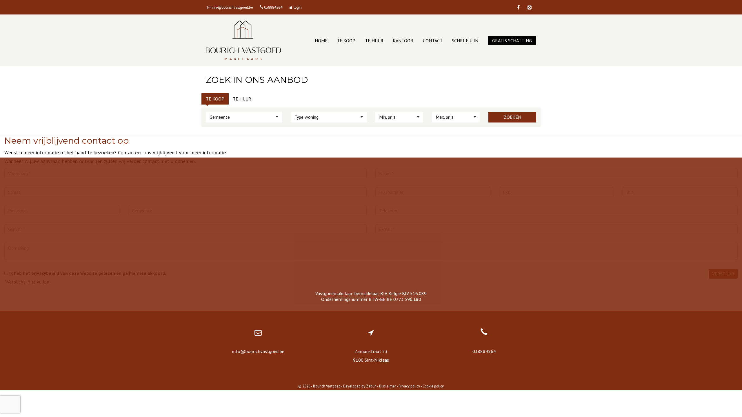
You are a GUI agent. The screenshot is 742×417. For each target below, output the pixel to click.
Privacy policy (409, 386)
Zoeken (512, 117)
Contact (433, 40)
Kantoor (403, 40)
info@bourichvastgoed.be (258, 351)
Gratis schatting (512, 40)
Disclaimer (387, 386)
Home (321, 40)
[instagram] (529, 7)
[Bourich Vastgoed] (243, 40)
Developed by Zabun (360, 386)
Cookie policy (433, 386)
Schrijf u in (465, 40)
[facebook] (518, 7)
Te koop (346, 40)
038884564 (484, 351)
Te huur (374, 40)
